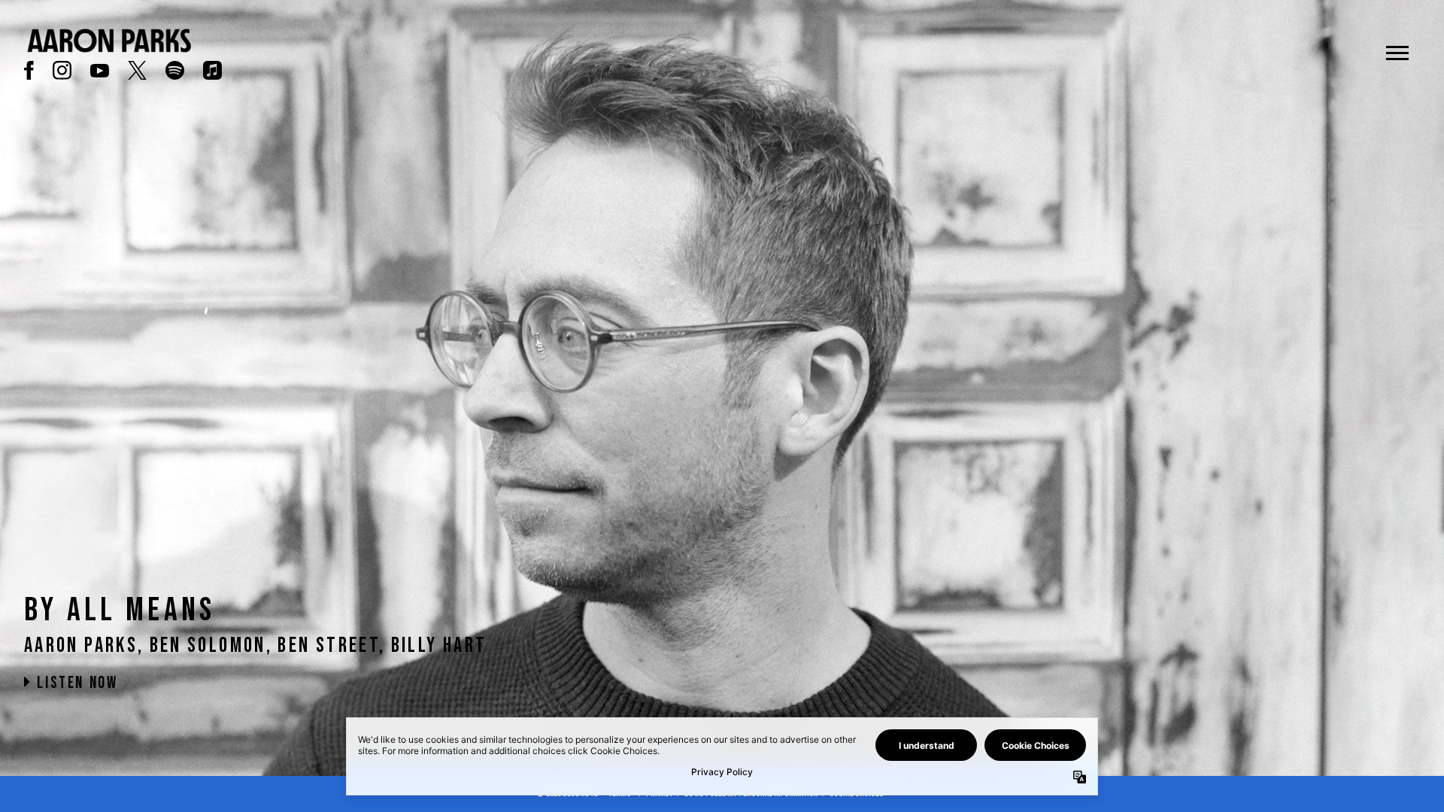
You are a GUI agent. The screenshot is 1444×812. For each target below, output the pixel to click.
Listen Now (75, 683)
